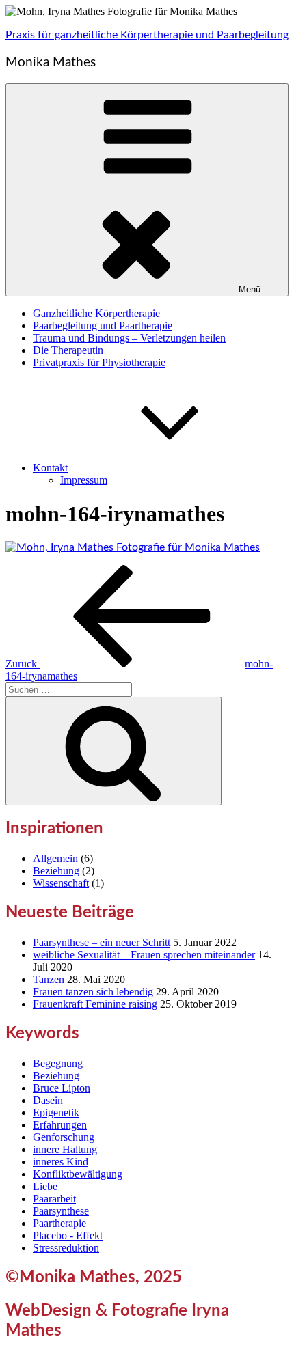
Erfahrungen (60, 1125)
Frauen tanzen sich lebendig (93, 991)
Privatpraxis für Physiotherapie (99, 362)
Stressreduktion (66, 1248)
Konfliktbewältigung (77, 1174)
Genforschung (63, 1137)
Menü (249, 289)
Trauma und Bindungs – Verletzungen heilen (129, 338)
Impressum (83, 480)
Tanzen (48, 979)
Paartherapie (59, 1223)
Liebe (45, 1186)
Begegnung (58, 1063)
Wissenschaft (61, 883)
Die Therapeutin (68, 350)
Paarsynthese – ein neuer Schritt (101, 942)
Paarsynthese (61, 1211)
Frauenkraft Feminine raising (95, 1004)
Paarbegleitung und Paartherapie (102, 325)
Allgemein (55, 858)
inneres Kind (60, 1162)
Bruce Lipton (61, 1088)
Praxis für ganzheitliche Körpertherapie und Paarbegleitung (147, 34)
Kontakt (50, 467)
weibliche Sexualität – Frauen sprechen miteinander (144, 955)
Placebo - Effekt (68, 1235)
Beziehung (56, 870)
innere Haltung (65, 1149)
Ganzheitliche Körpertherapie (96, 313)
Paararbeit (54, 1198)
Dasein (48, 1100)
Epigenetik (56, 1112)
